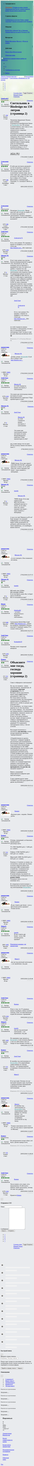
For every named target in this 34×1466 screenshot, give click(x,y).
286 (7, 180)
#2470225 (30, 576)
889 (7, 622)
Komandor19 (18, 642)
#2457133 (30, 228)
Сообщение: (5, 1229)
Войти (7, 73)
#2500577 (30, 1155)
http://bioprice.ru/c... (16, 248)
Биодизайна (16, 125)
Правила (29, 21)
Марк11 (17, 959)
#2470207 (30, 375)
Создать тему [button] (18, 93)
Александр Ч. (18, 238)
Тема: (2, 1207)
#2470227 (30, 601)
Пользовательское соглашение (8, 1450)
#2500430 (30, 1019)
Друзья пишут (10, 1386)
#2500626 (30, 1193)
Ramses (17, 811)
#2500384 (30, 923)
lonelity (16, 491)
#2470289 (30, 632)
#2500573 (30, 1095)
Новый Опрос (18, 95)
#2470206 (30, 344)
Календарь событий (11, 30)
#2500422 (30, 949)
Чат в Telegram (23, 30)
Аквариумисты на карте (13, 32)
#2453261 (30, 158)
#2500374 (30, 832)
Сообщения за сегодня (12, 20)
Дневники (8, 7)
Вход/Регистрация (16, 52)
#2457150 (30, 253)
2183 (7, 250)
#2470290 (30, 656)
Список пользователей (19, 21)
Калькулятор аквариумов (18, 11)
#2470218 (30, 451)
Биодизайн (24, 357)
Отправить (11, 1230)
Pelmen (19, 1195)
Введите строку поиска (8, 1356)
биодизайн (21, 210)
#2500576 (30, 1133)
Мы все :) (19, 41)
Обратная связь (10, 55)
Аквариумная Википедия (7, 1434)
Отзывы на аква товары (20, 7)
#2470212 (30, 403)
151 (7, 676)
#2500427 (30, 980)
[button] (4, 98)
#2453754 (30, 188)
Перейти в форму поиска (9, 1368)
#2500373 (30, 787)
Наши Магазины (10, 41)
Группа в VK (25, 32)
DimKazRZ (17, 610)
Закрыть (4, 1230)
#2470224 (30, 531)
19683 (8, 372)
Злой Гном (17, 300)
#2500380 (30, 892)
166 (7, 115)
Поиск (7, 52)
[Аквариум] (17, 60)
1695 (7, 944)
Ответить (17, 96)
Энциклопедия (10, 9)
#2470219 (30, 481)
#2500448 (30, 1047)
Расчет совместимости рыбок (7, 1440)
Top (2, 1464)
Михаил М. (18, 353)
